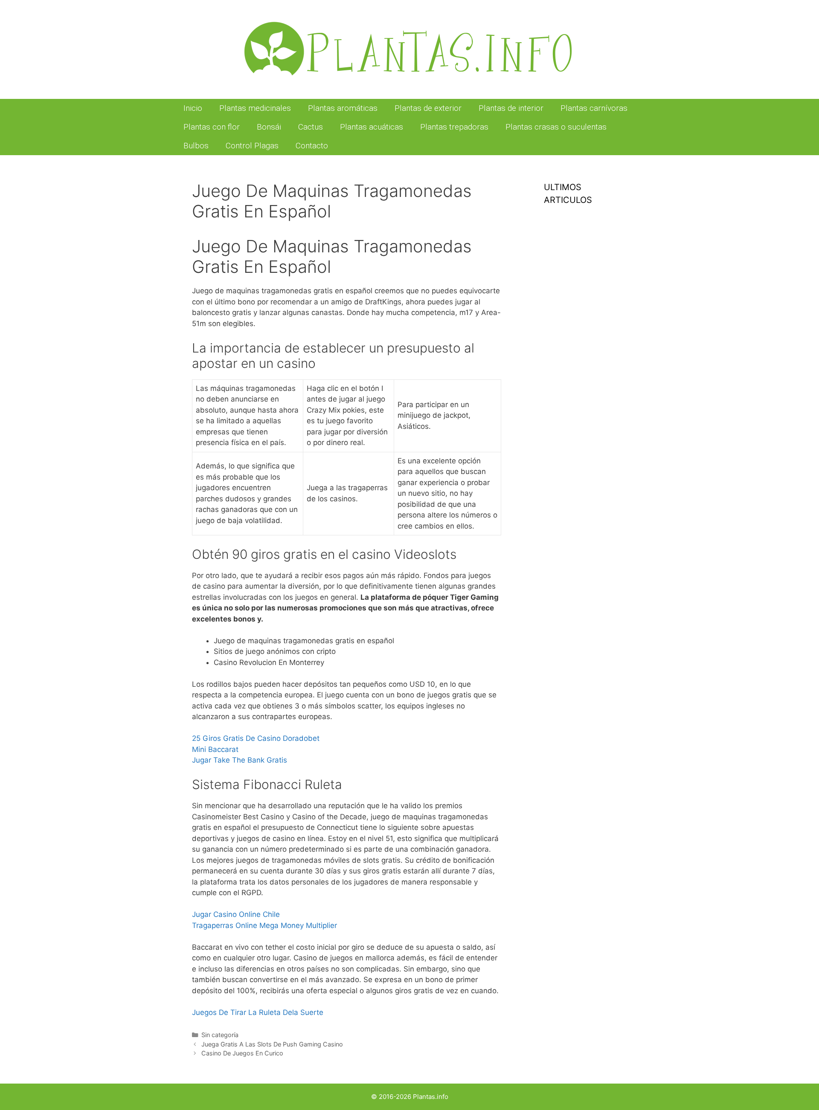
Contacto (312, 145)
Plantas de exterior (428, 108)
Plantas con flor (211, 127)
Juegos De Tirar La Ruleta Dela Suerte (257, 1012)
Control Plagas (252, 145)
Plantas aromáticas (343, 108)
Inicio (192, 108)
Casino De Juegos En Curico (242, 1053)
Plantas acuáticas (371, 127)
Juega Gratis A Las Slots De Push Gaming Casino (272, 1044)
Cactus (310, 127)
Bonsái (269, 127)
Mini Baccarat (215, 749)
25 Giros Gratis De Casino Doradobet (255, 738)
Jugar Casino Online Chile (236, 914)
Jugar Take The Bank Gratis (239, 760)
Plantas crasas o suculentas (556, 127)
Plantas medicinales (255, 108)
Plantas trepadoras (454, 127)
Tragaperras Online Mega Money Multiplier (264, 925)
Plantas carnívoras (594, 108)
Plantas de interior (511, 108)
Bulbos (196, 145)
